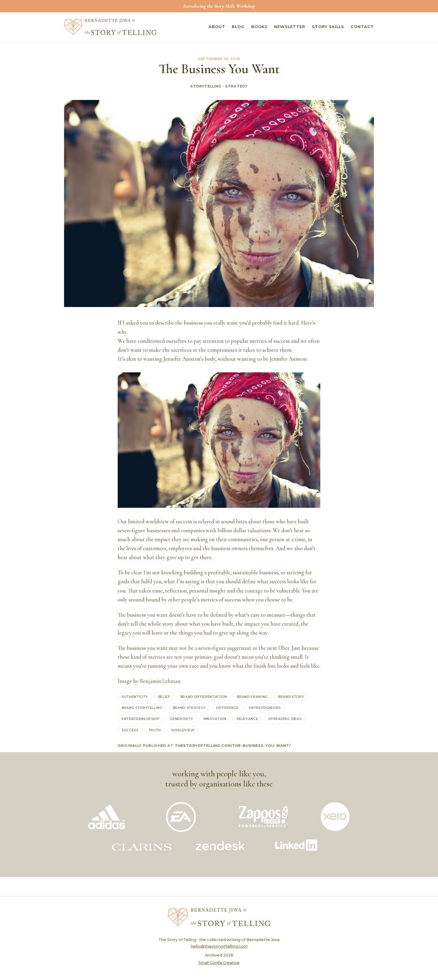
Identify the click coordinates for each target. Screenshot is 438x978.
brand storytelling (142, 708)
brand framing (252, 697)
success (130, 730)
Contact (362, 26)
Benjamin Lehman (160, 681)
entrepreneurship (140, 719)
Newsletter (289, 26)
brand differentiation (204, 697)
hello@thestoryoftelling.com (219, 946)
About (217, 26)
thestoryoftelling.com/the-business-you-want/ (233, 745)
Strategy (236, 86)
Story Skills (328, 26)
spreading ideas (285, 719)
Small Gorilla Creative (219, 962)
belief (164, 697)
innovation (214, 719)
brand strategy (189, 708)
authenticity (135, 697)
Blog (238, 26)
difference (227, 708)
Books (259, 26)
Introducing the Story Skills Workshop (219, 6)
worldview (183, 730)
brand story (291, 697)
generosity (181, 719)
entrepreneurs (265, 708)
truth (155, 730)
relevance (247, 719)
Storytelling (206, 86)
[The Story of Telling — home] (110, 27)
